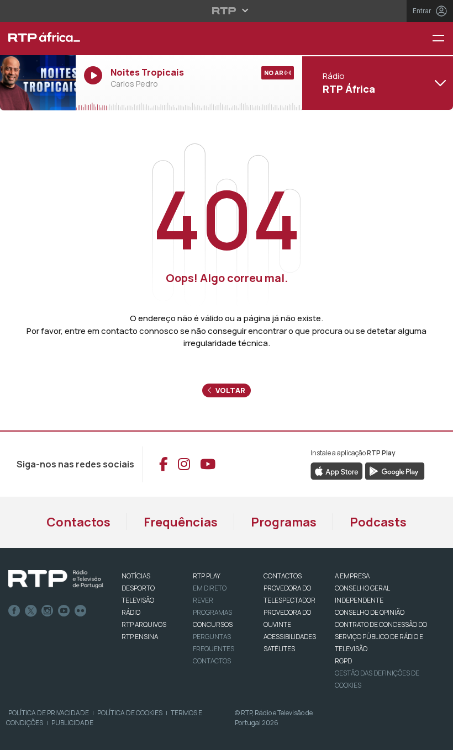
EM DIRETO (210, 588)
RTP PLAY (206, 576)
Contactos (78, 522)
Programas (284, 522)
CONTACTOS (283, 576)
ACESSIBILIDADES (290, 636)
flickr (81, 611)
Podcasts (378, 522)
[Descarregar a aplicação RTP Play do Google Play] (395, 470)
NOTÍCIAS (136, 576)
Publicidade (72, 722)
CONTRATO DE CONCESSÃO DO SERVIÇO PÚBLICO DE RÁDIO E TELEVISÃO (381, 636)
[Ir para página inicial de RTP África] (38, 38)
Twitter (31, 611)
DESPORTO (138, 588)
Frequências (181, 522)
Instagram (47, 611)
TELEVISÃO (138, 600)
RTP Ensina (140, 636)
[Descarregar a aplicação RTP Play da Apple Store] (336, 470)
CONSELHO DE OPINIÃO (369, 612)
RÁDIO (131, 612)
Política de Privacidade (48, 712)
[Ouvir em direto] (38, 82)
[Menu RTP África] (442, 39)
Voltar (229, 390)
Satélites (279, 648)
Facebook (14, 611)
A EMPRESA (352, 576)
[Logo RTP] (55, 579)
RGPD (343, 661)
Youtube (64, 611)
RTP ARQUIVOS (144, 624)
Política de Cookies (129, 712)
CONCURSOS (213, 624)
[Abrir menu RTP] (227, 10)
